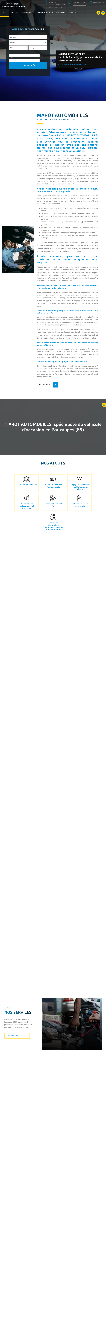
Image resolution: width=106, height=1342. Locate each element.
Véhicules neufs (27, 13)
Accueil (4, 13)
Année (13, 53)
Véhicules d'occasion (45, 13)
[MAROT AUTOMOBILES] (13, 4)
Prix (12, 58)
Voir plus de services (17, 1035)
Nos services (61, 13)
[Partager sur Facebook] (98, 13)
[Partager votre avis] (104, 405)
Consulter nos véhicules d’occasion (74, 64)
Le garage (14, 13)
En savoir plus (44, 385)
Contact (73, 13)
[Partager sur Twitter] (103, 13)
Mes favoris (97, 2)
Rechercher (28, 65)
